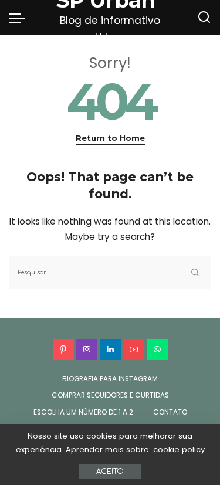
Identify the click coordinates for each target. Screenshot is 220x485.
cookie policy (179, 449)
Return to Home (110, 138)
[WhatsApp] (157, 349)
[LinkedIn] (110, 349)
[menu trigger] (20, 17)
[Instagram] (86, 349)
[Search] (204, 17)
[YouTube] (133, 349)
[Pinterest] (63, 349)
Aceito (110, 471)
